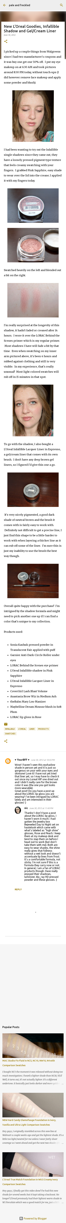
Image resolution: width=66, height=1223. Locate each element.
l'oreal (22, 729)
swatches (10, 734)
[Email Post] (6, 725)
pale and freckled (19, 5)
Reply (18, 889)
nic (26, 808)
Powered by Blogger (35, 1218)
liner (31, 729)
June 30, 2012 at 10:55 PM (43, 760)
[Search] (61, 5)
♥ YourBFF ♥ (22, 759)
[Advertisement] (33, 982)
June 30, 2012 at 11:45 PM (41, 808)
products (43, 729)
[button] (6, 41)
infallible (10, 729)
